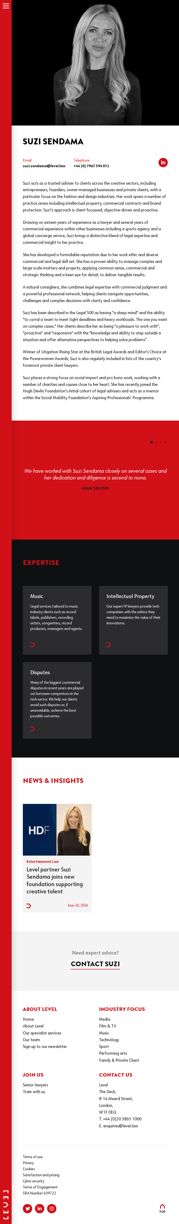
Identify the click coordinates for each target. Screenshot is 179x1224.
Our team (31, 1040)
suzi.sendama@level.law (44, 166)
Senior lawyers (35, 1085)
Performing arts (113, 1053)
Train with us (34, 1092)
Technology (109, 1040)
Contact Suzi (95, 964)
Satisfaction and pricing (41, 1175)
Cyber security (33, 1181)
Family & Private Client (119, 1060)
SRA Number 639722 (39, 1193)
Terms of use (33, 1157)
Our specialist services (42, 1033)
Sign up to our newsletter (45, 1047)
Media (104, 1019)
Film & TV (107, 1026)
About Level (33, 1026)
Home (28, 1019)
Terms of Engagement (40, 1187)
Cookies (29, 1169)
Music (104, 1033)
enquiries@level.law (120, 1126)
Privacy (28, 1163)
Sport (104, 1047)
